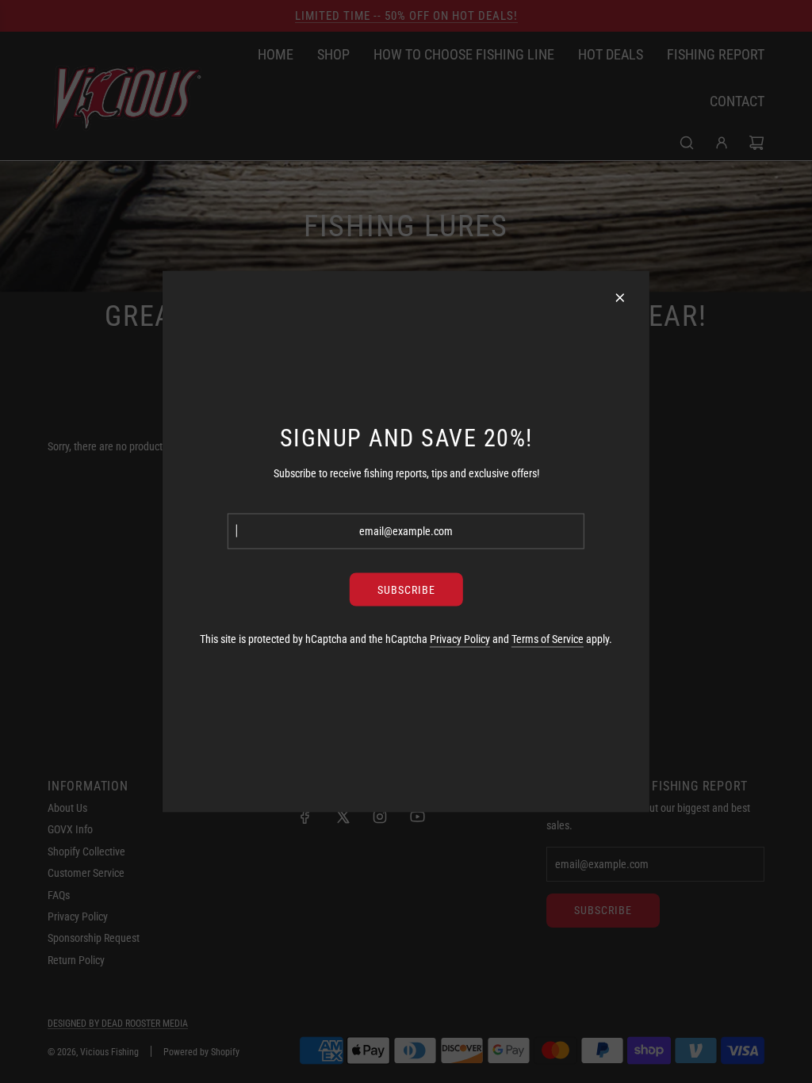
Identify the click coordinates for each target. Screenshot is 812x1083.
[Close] (620, 298)
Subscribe (406, 589)
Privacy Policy (460, 638)
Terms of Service (547, 638)
